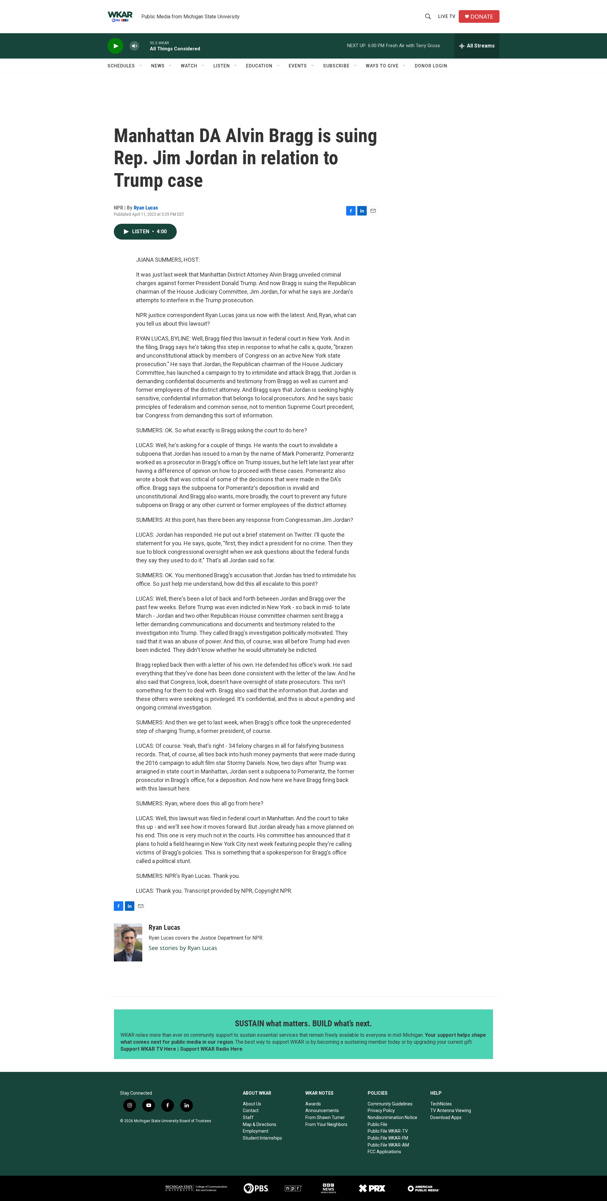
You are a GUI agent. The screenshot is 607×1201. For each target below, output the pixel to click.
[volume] (134, 46)
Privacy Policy (381, 1110)
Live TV (447, 16)
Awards (313, 1103)
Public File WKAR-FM (388, 1138)
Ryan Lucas (146, 207)
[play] (115, 46)
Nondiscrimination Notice (392, 1117)
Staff (248, 1117)
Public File (377, 1124)
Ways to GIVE (382, 65)
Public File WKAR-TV (388, 1131)
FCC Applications (384, 1151)
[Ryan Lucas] (128, 942)
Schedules (121, 65)
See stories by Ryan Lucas (183, 948)
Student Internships (262, 1138)
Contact (251, 1110)
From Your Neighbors (326, 1124)
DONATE (481, 16)
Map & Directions (259, 1124)
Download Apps (446, 1117)
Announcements (322, 1110)
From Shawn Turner (325, 1117)
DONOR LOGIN (431, 65)
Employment (255, 1131)
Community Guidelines (390, 1103)
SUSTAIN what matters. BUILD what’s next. (303, 1023)
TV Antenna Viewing (450, 1110)
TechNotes (441, 1103)
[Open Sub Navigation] (141, 66)
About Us (252, 1103)
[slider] (144, 45)
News (158, 65)
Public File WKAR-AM (388, 1145)
